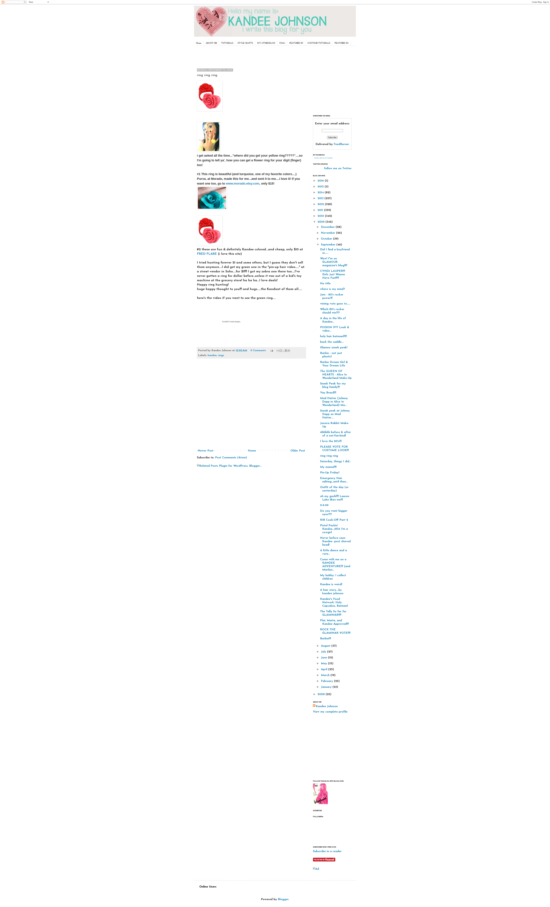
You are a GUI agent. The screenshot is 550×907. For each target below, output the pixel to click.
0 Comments (258, 350)
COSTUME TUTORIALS (318, 43)
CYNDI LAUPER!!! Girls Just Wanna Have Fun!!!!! (332, 274)
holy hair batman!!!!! (333, 336)
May (324, 663)
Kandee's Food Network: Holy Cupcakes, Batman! (334, 602)
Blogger (283, 899)
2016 (321, 180)
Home (198, 43)
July (324, 651)
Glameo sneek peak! (333, 347)
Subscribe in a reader (327, 851)
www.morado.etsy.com (242, 183)
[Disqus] (251, 405)
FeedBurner (341, 144)
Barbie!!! (325, 638)
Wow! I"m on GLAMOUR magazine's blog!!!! (333, 262)
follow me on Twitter (338, 168)
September (328, 244)
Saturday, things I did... (335, 461)
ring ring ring (329, 456)
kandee (212, 355)
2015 (321, 186)
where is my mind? (332, 289)
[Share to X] (283, 350)
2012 (321, 204)
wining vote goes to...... (335, 303)
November (328, 233)
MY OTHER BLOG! (266, 43)
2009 (322, 222)
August (326, 646)
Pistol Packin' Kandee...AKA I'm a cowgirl (334, 529)
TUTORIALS (227, 43)
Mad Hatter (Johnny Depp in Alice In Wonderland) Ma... (334, 402)
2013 (321, 198)
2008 (322, 694)
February (327, 681)
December (328, 227)
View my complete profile (330, 711)
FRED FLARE (207, 254)
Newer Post (205, 450)
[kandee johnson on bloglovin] (320, 803)
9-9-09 (324, 505)
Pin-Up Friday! (329, 472)
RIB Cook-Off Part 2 (334, 520)
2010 (321, 216)
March (326, 675)
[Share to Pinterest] (288, 350)
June (324, 657)
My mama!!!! (328, 467)
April (324, 669)
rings (221, 355)
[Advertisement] (250, 56)
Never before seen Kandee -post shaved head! (335, 541)
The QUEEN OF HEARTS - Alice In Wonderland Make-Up (336, 375)
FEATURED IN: (342, 43)
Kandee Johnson (327, 706)
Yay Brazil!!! (328, 392)
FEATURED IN (296, 43)
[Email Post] (271, 350)
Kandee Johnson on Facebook (323, 158)
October (327, 238)
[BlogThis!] (280, 350)
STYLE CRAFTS (245, 43)
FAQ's (282, 43)
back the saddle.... (332, 342)
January (327, 687)
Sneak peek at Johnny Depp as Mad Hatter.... (335, 414)
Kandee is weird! (331, 584)
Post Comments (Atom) (231, 457)
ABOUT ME (211, 43)
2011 (321, 210)
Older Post (297, 450)
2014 (321, 192)
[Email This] (277, 350)
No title (325, 283)
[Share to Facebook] (286, 350)
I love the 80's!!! (331, 441)
